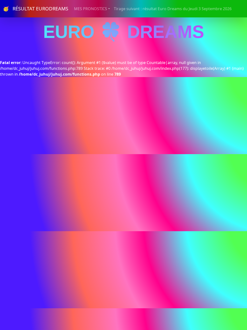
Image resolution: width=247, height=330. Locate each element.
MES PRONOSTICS (90, 8)
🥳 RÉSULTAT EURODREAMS (35, 8)
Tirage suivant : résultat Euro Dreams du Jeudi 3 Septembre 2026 (173, 8)
